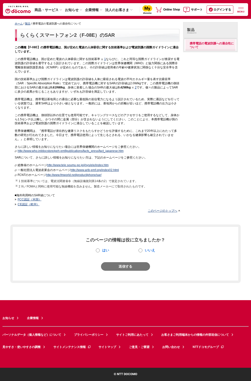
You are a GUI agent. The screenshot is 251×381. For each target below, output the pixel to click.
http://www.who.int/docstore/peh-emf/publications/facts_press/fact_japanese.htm (71, 150)
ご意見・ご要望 (139, 347)
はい (105, 250)
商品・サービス (47, 10)
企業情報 (92, 10)
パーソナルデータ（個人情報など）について (31, 334)
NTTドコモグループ (206, 347)
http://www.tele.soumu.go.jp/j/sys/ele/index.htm (78, 165)
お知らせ (72, 10)
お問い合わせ (171, 347)
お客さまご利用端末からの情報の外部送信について (195, 334)
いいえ (150, 250)
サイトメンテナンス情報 (69, 347)
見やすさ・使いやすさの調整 (21, 347)
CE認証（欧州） (28, 204)
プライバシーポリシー (88, 334)
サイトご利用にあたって (132, 334)
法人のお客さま (117, 10)
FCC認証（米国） (29, 199)
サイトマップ (107, 347)
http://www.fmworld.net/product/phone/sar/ (73, 174)
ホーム (19, 23)
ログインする (222, 9)
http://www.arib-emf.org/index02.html (95, 170)
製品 (27, 23)
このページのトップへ (162, 210)
